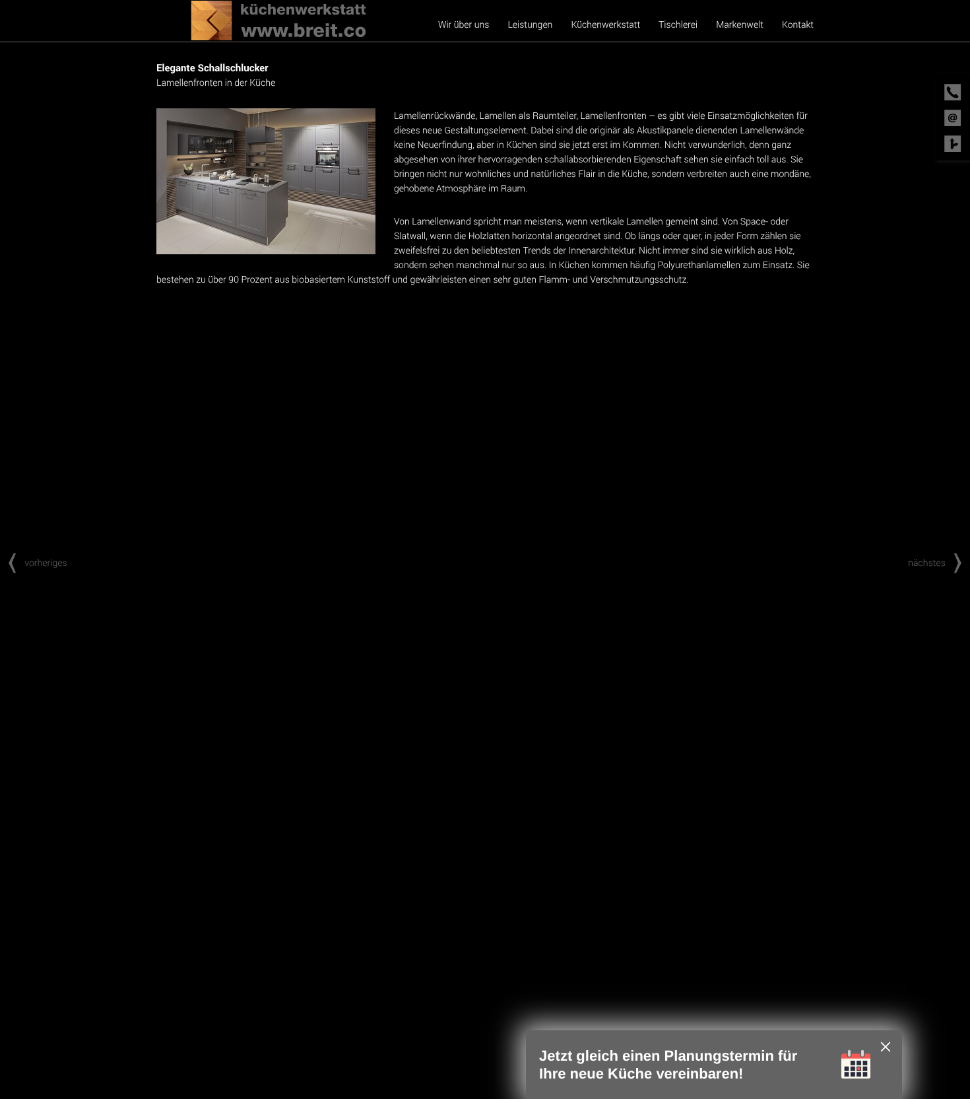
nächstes (927, 562)
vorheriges (45, 562)
